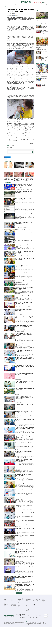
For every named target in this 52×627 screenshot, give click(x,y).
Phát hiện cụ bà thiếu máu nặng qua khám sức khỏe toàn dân (24, 310)
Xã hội (5, 598)
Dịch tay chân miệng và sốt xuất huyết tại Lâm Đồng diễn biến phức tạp (24, 296)
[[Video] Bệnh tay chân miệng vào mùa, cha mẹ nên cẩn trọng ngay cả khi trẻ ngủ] (19, 174)
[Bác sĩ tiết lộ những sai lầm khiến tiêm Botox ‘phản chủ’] (9, 554)
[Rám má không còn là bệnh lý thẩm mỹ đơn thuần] (9, 531)
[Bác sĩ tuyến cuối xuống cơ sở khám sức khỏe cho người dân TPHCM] (9, 261)
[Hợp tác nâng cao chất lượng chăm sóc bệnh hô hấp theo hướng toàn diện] (9, 462)
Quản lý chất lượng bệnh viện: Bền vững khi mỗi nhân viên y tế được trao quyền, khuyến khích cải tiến (24, 366)
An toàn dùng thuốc (13, 604)
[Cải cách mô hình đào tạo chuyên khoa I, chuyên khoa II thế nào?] (38, 85)
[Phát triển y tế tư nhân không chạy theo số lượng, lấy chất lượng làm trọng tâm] (9, 247)
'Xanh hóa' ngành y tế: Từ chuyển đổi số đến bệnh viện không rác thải (24, 389)
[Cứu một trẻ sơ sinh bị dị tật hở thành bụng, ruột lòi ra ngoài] (9, 283)
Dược (21, 4)
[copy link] (5, 14)
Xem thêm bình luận (9, 147)
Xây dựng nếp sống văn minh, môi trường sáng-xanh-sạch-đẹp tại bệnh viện (24, 288)
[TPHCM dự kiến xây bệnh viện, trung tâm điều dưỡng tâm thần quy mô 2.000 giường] (9, 328)
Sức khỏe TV (15, 4)
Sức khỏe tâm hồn (28, 604)
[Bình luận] (5, 18)
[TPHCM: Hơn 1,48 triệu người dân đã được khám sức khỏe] (9, 422)
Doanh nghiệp (43, 600)
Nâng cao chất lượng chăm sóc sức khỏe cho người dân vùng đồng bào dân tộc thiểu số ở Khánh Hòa (23, 334)
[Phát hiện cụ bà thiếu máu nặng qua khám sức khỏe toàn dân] (9, 312)
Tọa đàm (12, 599)
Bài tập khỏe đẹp (28, 610)
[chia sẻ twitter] (5, 12)
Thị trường (43, 4)
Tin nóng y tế (13, 13)
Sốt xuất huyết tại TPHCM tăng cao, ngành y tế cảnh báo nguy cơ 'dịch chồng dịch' (24, 382)
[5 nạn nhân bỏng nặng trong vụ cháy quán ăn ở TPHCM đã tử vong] (9, 492)
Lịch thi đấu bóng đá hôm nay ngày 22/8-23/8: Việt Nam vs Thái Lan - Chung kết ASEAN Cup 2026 (24, 185)
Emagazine (19, 605)
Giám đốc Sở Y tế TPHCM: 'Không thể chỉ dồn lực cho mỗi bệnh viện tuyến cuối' (24, 443)
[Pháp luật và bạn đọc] (39, 2)
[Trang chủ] (4, 5)
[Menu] (46, 4)
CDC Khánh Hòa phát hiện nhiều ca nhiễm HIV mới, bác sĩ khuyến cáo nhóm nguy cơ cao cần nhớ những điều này (24, 397)
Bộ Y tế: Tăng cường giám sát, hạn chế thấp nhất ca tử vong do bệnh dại (44, 27)
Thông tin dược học (13, 605)
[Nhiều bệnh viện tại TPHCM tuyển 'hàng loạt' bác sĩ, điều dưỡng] (9, 254)
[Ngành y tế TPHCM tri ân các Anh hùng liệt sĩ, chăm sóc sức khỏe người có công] (9, 484)
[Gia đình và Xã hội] (35, 2)
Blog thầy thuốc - (38, 74)
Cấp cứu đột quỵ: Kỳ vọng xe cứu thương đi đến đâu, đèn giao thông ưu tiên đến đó (24, 237)
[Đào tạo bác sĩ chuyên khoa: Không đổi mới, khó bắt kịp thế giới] (38, 79)
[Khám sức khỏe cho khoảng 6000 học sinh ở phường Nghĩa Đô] (9, 225)
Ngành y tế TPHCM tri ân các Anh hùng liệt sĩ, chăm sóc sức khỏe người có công (23, 483)
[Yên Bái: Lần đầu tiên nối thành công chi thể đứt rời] (19, 165)
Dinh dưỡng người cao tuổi (36, 599)
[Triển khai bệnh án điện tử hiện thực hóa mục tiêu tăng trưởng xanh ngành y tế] (9, 414)
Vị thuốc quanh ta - (38, 47)
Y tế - (16, 239)
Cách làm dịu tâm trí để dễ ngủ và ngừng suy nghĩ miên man (44, 57)
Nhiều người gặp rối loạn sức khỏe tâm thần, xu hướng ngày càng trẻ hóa (24, 577)
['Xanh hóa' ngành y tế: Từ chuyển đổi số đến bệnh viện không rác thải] (9, 391)
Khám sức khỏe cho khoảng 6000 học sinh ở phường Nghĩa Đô (23, 223)
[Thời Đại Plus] (43, 2)
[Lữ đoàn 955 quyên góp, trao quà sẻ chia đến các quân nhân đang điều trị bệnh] (9, 500)
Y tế (6, 4)
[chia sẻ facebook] (5, 10)
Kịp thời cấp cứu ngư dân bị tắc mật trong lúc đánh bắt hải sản (23, 452)
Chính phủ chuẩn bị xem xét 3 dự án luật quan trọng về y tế (41, 20)
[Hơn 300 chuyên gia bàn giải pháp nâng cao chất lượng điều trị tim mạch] (9, 523)
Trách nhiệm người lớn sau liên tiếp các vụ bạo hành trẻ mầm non (42, 73)
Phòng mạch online (39, 4)
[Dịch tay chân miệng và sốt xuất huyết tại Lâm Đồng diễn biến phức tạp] (9, 298)
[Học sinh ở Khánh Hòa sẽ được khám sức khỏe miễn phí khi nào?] (9, 268)
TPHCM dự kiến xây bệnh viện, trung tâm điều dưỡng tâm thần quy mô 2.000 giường (23, 326)
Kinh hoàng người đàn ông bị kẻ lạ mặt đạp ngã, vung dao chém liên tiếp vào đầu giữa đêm (24, 214)
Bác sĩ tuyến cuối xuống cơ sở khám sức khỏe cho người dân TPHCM (24, 259)
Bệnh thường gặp (28, 599)
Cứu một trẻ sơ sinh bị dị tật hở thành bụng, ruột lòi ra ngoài (24, 281)
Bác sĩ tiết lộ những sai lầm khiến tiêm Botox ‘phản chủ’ (23, 552)
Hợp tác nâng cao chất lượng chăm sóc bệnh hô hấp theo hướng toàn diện (24, 460)
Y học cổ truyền (24, 4)
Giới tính (28, 4)
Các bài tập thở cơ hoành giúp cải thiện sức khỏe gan (44, 52)
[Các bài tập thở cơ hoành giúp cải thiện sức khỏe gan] (38, 52)
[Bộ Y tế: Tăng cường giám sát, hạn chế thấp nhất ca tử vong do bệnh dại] (38, 26)
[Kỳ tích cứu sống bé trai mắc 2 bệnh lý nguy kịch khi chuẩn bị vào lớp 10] (9, 561)
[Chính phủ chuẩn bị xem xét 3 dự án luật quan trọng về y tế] (42, 15)
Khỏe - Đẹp (34, 4)
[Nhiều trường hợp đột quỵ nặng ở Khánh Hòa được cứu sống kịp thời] (9, 353)
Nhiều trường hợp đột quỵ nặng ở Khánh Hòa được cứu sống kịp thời (23, 351)
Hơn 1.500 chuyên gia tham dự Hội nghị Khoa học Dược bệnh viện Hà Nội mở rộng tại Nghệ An (24, 436)
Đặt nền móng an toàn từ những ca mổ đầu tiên (24, 404)
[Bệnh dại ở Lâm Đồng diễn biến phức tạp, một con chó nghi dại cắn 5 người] (9, 275)
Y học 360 (18, 4)
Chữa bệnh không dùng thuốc (20, 602)
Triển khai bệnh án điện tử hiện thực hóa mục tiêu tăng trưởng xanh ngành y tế (24, 412)
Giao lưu (12, 600)
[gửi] (32, 152)
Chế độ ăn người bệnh (36, 600)
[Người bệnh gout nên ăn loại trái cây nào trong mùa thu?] (42, 41)
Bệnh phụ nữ (27, 600)
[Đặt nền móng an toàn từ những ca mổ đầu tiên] (9, 407)
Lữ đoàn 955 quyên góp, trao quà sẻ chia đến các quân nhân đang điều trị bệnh (24, 498)
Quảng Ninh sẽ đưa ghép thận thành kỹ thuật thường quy (44, 31)
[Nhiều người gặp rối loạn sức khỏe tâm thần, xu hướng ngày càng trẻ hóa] (9, 579)
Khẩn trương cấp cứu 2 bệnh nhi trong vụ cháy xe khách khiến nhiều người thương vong (24, 536)
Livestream (12, 601)
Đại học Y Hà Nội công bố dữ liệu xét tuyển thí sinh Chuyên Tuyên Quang (24, 206)
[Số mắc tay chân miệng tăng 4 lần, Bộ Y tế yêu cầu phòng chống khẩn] (29, 174)
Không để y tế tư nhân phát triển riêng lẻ (22, 229)
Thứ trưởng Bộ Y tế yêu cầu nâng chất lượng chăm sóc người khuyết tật (23, 303)
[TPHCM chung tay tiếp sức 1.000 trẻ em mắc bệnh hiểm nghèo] (9, 469)
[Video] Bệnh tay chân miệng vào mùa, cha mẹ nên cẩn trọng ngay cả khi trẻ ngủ (19, 179)
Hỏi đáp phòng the (35, 605)
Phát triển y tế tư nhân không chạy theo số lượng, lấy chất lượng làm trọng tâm (24, 245)
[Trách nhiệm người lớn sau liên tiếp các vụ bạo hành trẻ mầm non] (42, 68)
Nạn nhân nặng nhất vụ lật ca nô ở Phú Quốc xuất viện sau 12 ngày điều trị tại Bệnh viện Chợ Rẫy (24, 513)
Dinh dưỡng (31, 4)
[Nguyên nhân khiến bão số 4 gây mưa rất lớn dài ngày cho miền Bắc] (9, 194)
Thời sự (8, 4)
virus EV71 (14, 159)
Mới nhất (13, 145)
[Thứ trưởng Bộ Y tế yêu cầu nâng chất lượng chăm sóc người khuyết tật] (9, 305)
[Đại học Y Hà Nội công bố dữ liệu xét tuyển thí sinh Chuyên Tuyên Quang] (9, 208)
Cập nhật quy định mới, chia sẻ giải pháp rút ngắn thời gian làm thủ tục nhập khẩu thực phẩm (24, 585)
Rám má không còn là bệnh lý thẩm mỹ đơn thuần (24, 528)
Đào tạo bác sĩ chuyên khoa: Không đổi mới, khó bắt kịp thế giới (44, 79)
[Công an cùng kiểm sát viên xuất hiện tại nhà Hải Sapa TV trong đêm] (9, 201)
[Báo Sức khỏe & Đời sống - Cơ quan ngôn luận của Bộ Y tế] (26, 2)
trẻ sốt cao (18, 159)
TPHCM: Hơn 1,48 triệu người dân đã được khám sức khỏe (24, 420)
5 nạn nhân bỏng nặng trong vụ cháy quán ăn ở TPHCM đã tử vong (24, 490)
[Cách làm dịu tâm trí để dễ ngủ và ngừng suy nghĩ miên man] (38, 57)
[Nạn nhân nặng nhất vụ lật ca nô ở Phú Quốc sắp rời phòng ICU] (9, 546)
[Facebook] (45, 614)
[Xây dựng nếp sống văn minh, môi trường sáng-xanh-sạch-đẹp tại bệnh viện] (9, 290)
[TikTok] (44, 614)
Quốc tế (5, 600)
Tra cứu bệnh (11, 4)
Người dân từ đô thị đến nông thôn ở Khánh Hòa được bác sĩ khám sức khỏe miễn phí (24, 344)
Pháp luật (5, 599)
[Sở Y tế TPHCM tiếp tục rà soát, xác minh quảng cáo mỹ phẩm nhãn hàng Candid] (9, 376)
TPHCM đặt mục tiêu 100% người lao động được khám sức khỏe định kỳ (24, 475)
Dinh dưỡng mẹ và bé (35, 598)
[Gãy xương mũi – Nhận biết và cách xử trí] (8, 165)
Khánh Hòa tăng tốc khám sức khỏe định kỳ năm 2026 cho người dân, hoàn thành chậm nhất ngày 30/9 (24, 317)
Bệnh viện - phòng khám (20, 599)
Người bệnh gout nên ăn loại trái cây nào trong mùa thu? (42, 46)
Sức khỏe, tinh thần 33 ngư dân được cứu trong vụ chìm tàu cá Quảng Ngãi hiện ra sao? (24, 506)
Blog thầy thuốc (40, 63)
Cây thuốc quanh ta (20, 600)
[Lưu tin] (5, 16)
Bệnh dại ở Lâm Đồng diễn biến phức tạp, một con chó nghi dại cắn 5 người (24, 273)
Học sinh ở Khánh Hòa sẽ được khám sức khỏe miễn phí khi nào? (24, 266)
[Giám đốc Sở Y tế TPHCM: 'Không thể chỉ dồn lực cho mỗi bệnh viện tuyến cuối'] (9, 445)
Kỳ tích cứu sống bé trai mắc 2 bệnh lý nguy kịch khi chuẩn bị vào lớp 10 (24, 560)
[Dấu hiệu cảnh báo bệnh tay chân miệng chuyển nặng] (29, 165)
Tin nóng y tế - (17, 224)
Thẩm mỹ (27, 609)
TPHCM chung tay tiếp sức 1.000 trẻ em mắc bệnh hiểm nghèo (23, 468)
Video (18, 606)
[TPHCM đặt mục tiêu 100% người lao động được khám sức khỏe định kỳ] (9, 477)
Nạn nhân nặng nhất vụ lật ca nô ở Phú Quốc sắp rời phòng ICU (24, 544)
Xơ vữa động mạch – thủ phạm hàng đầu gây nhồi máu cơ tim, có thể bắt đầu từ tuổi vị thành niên (24, 428)
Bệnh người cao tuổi (28, 598)
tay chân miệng (10, 159)
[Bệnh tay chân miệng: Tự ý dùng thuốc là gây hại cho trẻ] (8, 174)
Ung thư (27, 605)
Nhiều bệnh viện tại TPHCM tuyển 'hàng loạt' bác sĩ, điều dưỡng (24, 252)
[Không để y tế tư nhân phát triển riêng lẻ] (9, 232)
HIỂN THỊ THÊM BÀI (19, 592)
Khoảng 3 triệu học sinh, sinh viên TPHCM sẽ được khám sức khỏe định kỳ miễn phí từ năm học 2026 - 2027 (24, 358)
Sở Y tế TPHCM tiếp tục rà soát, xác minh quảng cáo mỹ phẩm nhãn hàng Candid (24, 374)
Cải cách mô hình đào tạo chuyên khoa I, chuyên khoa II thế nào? (44, 85)
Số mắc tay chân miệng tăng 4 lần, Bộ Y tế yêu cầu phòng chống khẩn (29, 179)
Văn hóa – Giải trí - (17, 187)
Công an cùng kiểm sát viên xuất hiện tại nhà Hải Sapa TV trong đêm (24, 199)
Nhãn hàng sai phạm (44, 599)
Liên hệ (46, 616)
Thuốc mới (12, 606)
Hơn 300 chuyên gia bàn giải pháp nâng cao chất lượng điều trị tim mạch (24, 521)
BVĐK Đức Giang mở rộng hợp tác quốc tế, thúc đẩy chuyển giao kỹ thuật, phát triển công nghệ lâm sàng (24, 567)
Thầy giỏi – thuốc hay (20, 598)
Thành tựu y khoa (6, 604)
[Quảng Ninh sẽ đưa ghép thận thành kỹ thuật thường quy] (38, 31)
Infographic (19, 607)
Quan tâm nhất (9, 145)
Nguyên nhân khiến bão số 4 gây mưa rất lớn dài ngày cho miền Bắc (24, 192)
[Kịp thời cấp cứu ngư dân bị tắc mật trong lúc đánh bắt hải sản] (9, 454)
